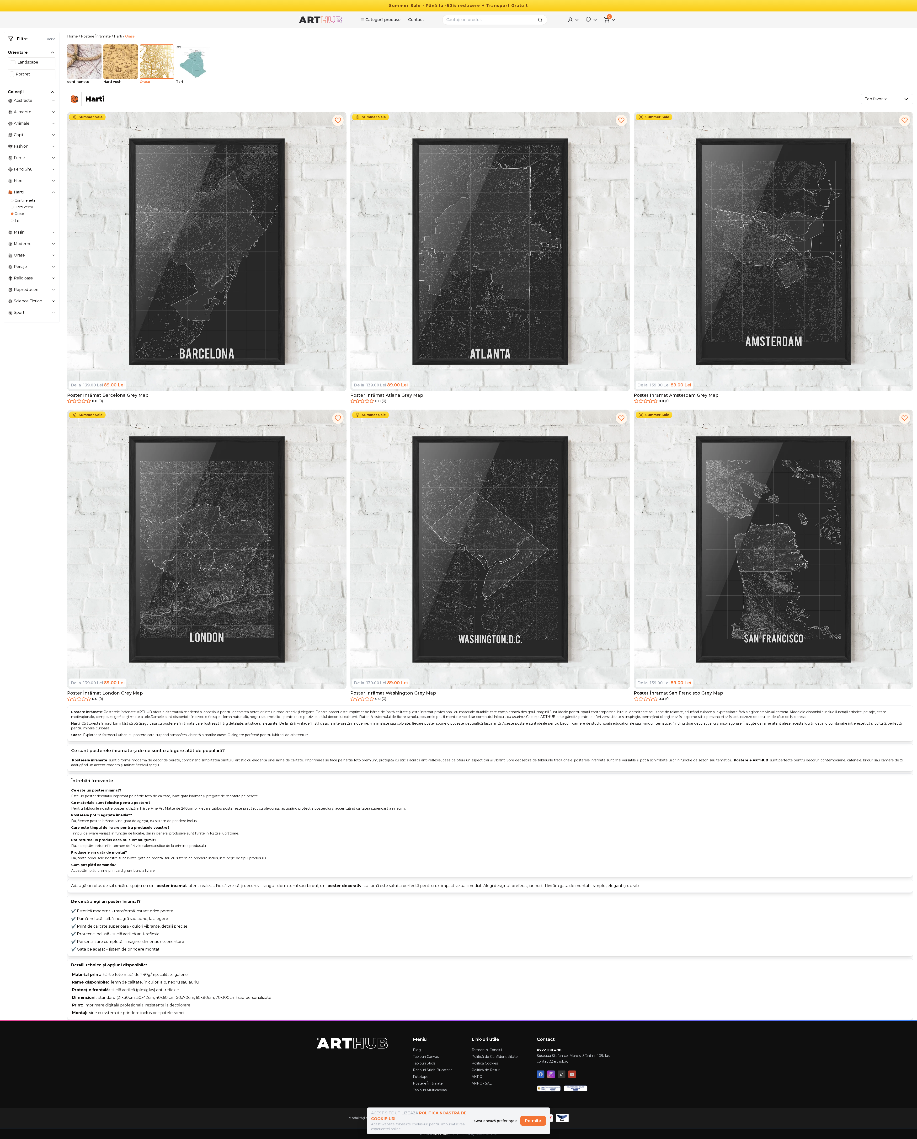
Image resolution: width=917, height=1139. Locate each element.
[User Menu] (573, 20)
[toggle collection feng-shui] (53, 169)
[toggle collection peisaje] (53, 267)
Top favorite (876, 99)
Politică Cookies (485, 1063)
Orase (130, 36)
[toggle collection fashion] (53, 146)
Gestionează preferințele (495, 1121)
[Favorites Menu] (592, 20)
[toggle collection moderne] (53, 244)
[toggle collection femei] (53, 158)
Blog (417, 1050)
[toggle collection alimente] (53, 112)
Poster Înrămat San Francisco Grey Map (678, 693)
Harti (118, 36)
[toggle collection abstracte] (53, 100)
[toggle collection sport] (53, 312)
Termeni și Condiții (487, 1050)
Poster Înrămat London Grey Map (105, 693)
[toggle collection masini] (53, 232)
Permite (533, 1120)
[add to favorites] (338, 120)
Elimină (50, 39)
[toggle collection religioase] (53, 278)
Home (72, 36)
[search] (541, 20)
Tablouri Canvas (426, 1056)
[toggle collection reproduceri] (53, 289)
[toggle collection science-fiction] (53, 301)
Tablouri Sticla (424, 1063)
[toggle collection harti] (53, 192)
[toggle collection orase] (53, 255)
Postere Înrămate (96, 36)
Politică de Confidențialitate (495, 1056)
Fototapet (421, 1077)
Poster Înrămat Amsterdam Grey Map (676, 395)
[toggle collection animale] (53, 123)
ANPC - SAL (482, 1083)
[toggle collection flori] (53, 181)
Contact (416, 19)
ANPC (477, 1077)
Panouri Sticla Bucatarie (433, 1070)
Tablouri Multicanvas (430, 1090)
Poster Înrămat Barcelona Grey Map (108, 395)
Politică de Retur (486, 1070)
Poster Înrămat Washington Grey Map (393, 693)
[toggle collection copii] (53, 135)
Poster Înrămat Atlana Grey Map (386, 395)
